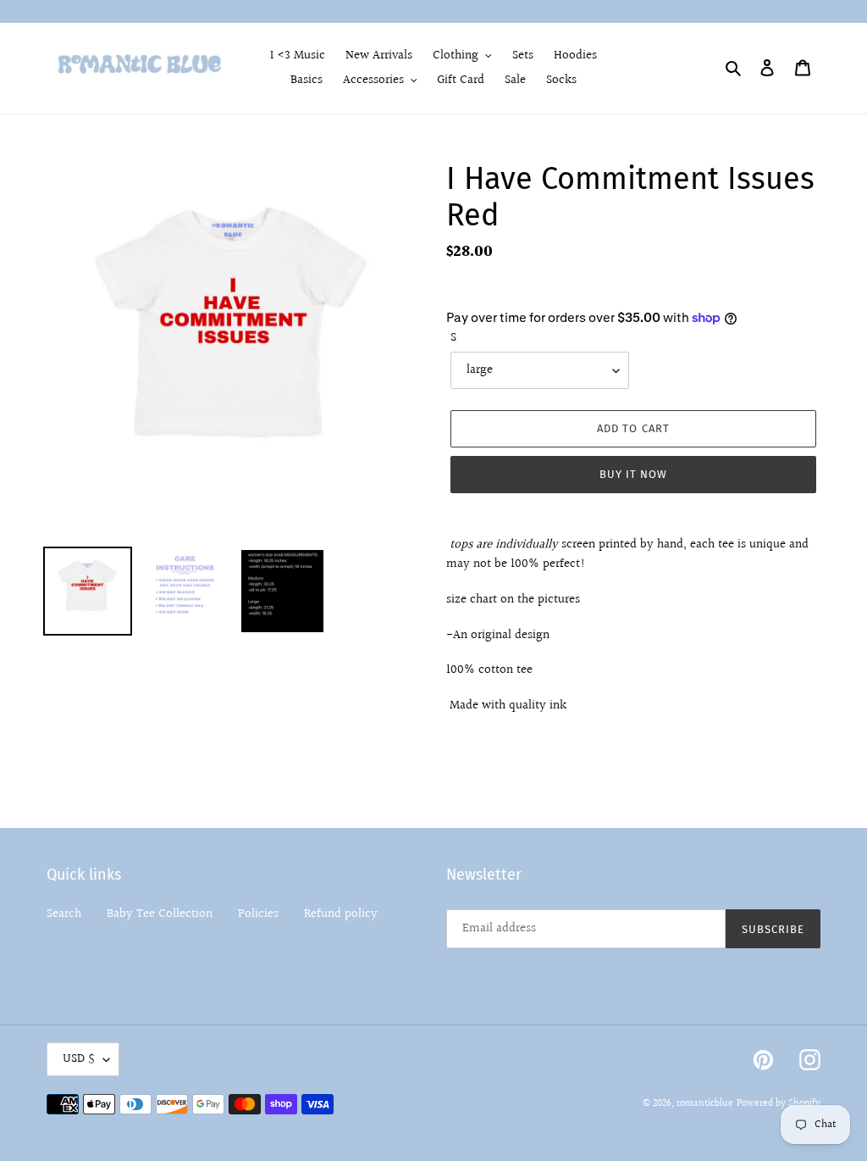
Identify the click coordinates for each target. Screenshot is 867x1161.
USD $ (79, 1059)
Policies (258, 914)
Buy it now (633, 474)
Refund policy (341, 914)
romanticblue (704, 1104)
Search (64, 914)
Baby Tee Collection (160, 914)
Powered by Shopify (778, 1104)
